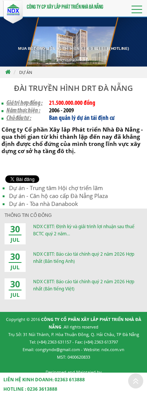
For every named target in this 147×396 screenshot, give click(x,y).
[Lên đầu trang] (135, 380)
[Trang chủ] (8, 72)
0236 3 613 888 (94, 48)
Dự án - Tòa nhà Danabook (43, 203)
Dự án (25, 72)
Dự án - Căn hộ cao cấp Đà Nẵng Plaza (58, 196)
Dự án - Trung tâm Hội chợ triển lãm (56, 188)
